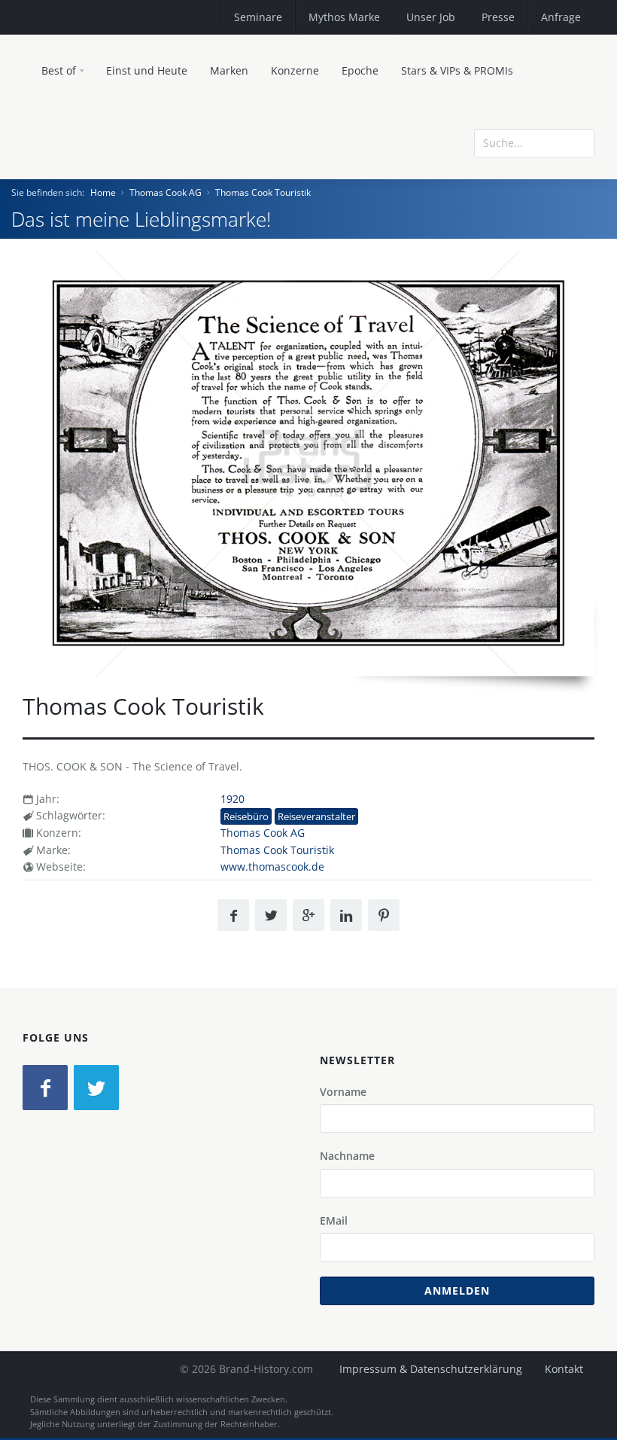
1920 (232, 799)
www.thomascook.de (272, 866)
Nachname (347, 1156)
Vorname (343, 1092)
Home (103, 192)
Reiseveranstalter (316, 816)
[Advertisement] (485, 205)
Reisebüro (246, 816)
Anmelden (457, 1290)
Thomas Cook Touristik (263, 192)
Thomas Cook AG (165, 192)
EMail (334, 1220)
